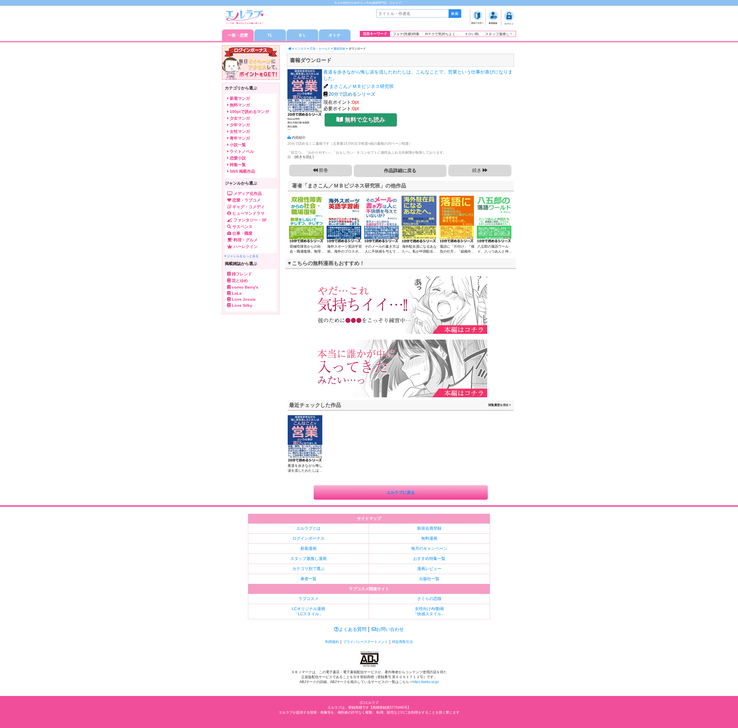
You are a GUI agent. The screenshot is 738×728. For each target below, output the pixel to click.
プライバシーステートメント (365, 642)
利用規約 (332, 642)
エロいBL (472, 34)
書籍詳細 (339, 48)
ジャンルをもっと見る (242, 256)
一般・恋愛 (238, 35)
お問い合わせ (390, 629)
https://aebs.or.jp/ (426, 682)
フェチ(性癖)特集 (406, 34)
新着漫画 (308, 548)
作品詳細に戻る (400, 170)
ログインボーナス (308, 538)
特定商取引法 (402, 642)
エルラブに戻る (401, 492)
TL (270, 35)
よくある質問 (352, 629)
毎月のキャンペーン (429, 548)
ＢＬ (302, 35)
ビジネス (300, 48)
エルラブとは (308, 528)
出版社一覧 (429, 578)
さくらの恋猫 (429, 598)
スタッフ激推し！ (499, 34)
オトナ (335, 35)
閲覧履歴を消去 (498, 405)
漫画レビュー (429, 568)
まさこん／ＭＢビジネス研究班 (361, 86)
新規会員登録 (429, 528)
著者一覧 (308, 578)
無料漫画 (429, 538)
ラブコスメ (308, 598)
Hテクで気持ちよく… (442, 34)
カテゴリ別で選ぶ (308, 568)
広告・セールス (320, 48)
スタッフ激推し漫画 (308, 558)
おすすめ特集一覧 (429, 558)
